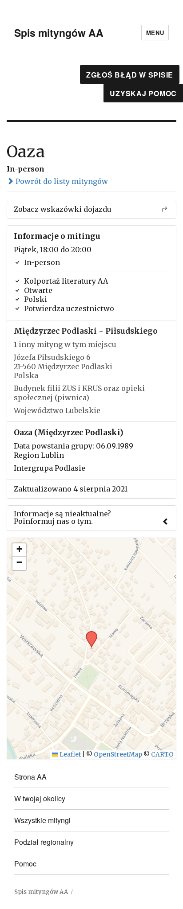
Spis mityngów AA (58, 32)
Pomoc (25, 863)
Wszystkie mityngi (42, 820)
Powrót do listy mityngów (61, 181)
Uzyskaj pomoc (143, 93)
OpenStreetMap (118, 754)
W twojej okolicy (39, 798)
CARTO (162, 754)
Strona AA (30, 777)
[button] (88, 633)
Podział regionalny (44, 842)
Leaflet (69, 754)
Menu (155, 32)
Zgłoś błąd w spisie (129, 75)
